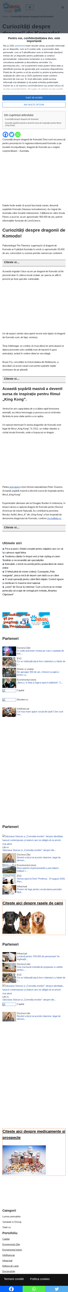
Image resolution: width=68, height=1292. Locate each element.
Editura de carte (10, 1266)
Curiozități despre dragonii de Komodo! (22, 119)
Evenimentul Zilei (11, 1244)
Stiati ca (6, 1227)
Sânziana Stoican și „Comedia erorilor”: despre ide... (29, 850)
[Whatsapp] (18, 134)
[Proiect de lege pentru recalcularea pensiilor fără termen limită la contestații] (9, 890)
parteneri (19, 46)
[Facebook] (5, 134)
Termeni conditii (14, 1279)
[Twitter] (11, 134)
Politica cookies (40, 1279)
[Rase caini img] (24, 933)
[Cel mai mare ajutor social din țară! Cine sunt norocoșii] (9, 712)
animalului (14, 487)
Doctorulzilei (8, 1271)
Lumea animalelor (11, 1216)
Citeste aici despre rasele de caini (33, 903)
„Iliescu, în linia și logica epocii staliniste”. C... (40, 682)
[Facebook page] (26, 627)
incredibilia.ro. (54, 518)
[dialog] (34, 72)
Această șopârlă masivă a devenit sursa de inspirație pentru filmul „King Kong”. (33, 124)
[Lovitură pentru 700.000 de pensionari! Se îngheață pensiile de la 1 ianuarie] (9, 957)
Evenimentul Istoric (12, 1249)
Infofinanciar (8, 1255)
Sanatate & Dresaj (11, 1222)
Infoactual (7, 1260)
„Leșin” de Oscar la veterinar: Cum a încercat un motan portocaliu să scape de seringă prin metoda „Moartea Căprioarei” (32, 590)
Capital (5, 1239)
